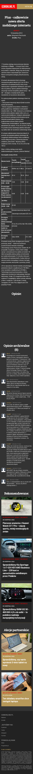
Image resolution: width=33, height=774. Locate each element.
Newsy (17, 31)
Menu (27, 6)
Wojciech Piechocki (19, 35)
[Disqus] (16, 318)
